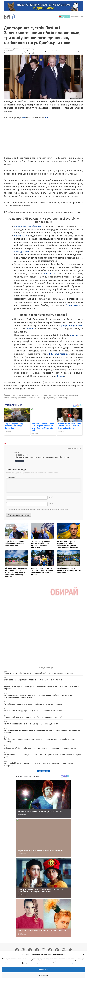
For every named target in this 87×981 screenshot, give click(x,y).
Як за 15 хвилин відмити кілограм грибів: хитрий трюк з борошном (33, 704)
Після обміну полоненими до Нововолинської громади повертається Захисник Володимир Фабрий (16, 572)
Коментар (11, 477)
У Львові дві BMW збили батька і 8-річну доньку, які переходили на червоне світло (40, 748)
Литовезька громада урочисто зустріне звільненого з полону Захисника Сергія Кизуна (67, 544)
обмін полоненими (62, 51)
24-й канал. (49, 273)
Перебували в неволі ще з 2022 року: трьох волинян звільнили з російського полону (42, 571)
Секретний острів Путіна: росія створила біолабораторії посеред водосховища (38, 673)
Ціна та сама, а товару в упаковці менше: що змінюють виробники (33, 710)
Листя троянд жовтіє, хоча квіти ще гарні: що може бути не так (31, 724)
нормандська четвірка (48, 51)
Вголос (60, 376)
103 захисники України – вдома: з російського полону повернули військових (41, 544)
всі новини (43, 771)
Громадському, (21, 251)
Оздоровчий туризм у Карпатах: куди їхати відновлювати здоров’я (33, 717)
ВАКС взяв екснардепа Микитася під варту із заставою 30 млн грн (33, 680)
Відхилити (43, 976)
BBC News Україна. (59, 354)
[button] (83, 954)
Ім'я (51, 497)
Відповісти (19, 461)
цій (73, 963)
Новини (18, 51)
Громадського (74, 305)
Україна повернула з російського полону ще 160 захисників (69, 570)
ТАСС (47, 117)
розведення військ (16, 53)
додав (30, 328)
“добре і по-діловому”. (71, 325)
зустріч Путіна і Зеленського (31, 51)
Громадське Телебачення (27, 226)
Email (51, 504)
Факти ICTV (20, 235)
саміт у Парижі (27, 53)
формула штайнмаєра (40, 53)
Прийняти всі (43, 969)
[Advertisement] (43, 139)
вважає (74, 335)
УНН (24, 117)
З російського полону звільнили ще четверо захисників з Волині (14, 543)
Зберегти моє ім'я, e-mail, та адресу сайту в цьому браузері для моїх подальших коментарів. (38, 509)
